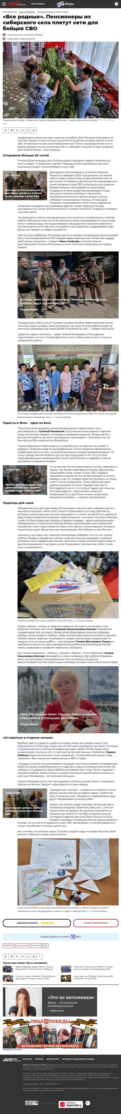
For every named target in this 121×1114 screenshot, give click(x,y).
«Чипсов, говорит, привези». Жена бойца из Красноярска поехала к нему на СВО (35, 977)
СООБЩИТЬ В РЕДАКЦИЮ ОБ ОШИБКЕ (78, 1059)
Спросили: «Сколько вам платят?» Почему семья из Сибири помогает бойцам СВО (93, 968)
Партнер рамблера (48, 1103)
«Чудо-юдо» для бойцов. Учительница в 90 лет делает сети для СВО (93, 977)
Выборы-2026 (53, 1059)
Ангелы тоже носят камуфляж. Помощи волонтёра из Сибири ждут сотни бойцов (63, 301)
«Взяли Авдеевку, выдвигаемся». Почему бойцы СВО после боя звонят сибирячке (34, 968)
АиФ (5, 123)
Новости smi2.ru (12, 1049)
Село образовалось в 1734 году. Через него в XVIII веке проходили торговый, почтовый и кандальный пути (68, 746)
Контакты (27, 1059)
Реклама (39, 1059)
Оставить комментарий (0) (96, 923)
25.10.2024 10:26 (10, 12)
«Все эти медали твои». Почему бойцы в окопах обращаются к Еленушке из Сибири (58, 716)
